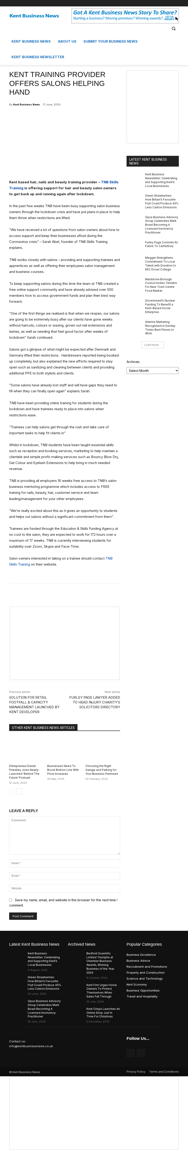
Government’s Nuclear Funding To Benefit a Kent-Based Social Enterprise (160, 306)
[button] (173, 28)
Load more (151, 344)
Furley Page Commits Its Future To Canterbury (161, 244)
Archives (133, 362)
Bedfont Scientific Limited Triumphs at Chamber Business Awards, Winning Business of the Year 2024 (100, 963)
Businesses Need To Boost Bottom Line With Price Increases (63, 769)
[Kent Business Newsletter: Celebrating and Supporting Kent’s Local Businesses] (134, 178)
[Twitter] (176, 3)
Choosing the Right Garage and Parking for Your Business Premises (102, 769)
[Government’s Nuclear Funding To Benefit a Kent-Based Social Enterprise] (134, 304)
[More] (84, 116)
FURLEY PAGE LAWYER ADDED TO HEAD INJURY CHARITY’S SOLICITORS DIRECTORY (94, 702)
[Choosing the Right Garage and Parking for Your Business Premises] (103, 749)
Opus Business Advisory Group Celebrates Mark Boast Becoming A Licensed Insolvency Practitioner (161, 224)
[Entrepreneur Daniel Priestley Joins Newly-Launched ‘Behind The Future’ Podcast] (26, 749)
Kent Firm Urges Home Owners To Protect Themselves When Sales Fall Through (101, 990)
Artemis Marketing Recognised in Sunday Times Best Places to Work (160, 327)
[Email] (73, 116)
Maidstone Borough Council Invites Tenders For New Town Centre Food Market (161, 284)
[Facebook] (169, 3)
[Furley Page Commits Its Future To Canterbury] (134, 246)
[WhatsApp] (62, 116)
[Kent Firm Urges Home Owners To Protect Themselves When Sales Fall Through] (75, 988)
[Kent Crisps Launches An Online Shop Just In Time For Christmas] (75, 1012)
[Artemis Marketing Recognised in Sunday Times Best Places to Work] (134, 325)
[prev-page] (12, 791)
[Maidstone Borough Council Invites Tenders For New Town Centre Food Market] (134, 282)
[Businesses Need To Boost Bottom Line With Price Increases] (64, 749)
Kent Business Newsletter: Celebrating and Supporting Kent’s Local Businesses (44, 959)
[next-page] (19, 791)
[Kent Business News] (40, 16)
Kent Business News (26, 104)
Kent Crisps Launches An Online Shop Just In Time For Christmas (103, 1012)
